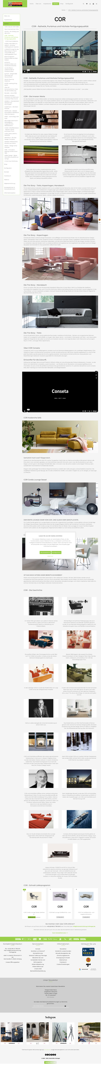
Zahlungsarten (37, 962)
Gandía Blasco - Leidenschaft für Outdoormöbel (9, 69)
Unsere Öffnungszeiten (13, 962)
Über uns (7, 16)
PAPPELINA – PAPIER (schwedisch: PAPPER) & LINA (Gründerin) (12, 112)
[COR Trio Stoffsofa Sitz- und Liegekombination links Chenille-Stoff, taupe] (60, 896)
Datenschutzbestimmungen (50, 1002)
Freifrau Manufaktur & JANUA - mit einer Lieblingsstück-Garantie (12, 45)
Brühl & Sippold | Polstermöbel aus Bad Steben (11, 58)
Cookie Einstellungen (63, 964)
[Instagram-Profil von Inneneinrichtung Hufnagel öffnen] (50, 1018)
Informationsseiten (9, 193)
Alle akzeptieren (45, 552)
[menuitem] (32, 3)
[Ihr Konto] (90, 3)
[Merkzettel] (86, 3)
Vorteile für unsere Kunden (63, 951)
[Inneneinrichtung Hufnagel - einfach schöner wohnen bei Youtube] (49, 1055)
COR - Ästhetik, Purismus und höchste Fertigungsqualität (11, 37)
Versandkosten (47, 1049)
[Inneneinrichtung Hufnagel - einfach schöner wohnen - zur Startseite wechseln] (15, 3)
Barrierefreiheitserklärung (37, 971)
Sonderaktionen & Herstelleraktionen (9, 188)
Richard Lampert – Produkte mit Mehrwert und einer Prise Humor (12, 97)
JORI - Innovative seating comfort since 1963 (11, 151)
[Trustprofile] (88, 960)
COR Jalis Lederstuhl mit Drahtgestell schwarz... (86, 913)
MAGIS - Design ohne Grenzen (11, 146)
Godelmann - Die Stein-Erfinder (11, 107)
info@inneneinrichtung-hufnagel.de (84, 926)
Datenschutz (63, 960)
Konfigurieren (56, 552)
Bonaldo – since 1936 (11, 93)
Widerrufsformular (37, 966)
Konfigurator (8, 168)
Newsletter (63, 949)
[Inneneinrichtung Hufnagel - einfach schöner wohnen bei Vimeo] (46, 1055)
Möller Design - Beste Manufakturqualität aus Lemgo (11, 157)
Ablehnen (50, 556)
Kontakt (6, 172)
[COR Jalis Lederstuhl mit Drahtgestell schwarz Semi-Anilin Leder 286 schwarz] (86, 896)
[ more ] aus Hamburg (11, 161)
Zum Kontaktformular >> (60, 933)
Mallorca (6, 179)
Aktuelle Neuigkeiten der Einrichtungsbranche (63, 954)
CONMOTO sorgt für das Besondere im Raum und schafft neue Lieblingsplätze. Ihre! (12, 52)
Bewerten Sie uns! (37, 957)
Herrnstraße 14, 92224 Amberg (13, 959)
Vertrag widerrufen (50, 1062)
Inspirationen (8, 19)
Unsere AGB (37, 968)
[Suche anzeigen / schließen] (83, 3)
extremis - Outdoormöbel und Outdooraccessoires (10, 64)
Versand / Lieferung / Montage (38, 955)
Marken (6, 23)
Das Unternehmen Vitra (12, 29)
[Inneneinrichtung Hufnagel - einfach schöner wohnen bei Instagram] (51, 1055)
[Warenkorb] (93, 3)
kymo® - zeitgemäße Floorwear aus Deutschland (11, 75)
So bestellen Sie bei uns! (38, 960)
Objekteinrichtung (9, 183)
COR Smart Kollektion (11, 41)
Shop (5, 164)
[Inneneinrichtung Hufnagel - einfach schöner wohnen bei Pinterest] (55, 1055)
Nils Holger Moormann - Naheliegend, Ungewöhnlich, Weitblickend (12, 123)
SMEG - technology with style (12, 117)
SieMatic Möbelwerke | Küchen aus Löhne (11, 142)
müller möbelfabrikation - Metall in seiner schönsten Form (12, 129)
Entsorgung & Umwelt (63, 957)
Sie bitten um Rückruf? (38, 951)
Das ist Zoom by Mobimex (9, 80)
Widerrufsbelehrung (38, 964)
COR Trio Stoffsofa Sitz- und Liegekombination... (60, 913)
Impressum (7, 176)
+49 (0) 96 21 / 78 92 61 (13, 948)
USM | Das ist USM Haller (12, 26)
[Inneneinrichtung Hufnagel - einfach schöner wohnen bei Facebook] (48, 1055)
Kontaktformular (38, 953)
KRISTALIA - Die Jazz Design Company (10, 138)
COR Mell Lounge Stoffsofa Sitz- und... (34, 912)
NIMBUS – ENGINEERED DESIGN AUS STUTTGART (12, 102)
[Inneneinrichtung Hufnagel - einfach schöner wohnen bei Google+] (53, 1055)
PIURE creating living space (11, 84)
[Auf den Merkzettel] (24, 889)
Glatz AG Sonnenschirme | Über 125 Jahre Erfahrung (11, 89)
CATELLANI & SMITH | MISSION (11, 134)
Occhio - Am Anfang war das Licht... (12, 32)
